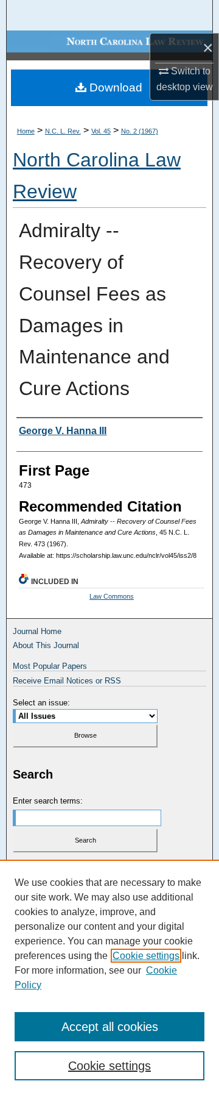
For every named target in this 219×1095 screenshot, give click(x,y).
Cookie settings (146, 956)
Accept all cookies (109, 1026)
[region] (109, 977)
